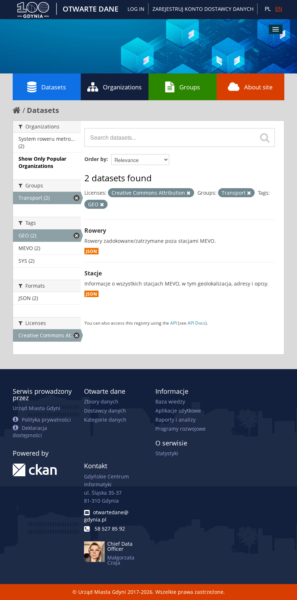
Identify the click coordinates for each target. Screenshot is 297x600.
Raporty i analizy (175, 419)
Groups (189, 87)
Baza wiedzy (170, 401)
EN (278, 8)
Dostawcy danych (105, 410)
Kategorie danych (105, 419)
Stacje (93, 273)
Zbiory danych (101, 401)
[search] (264, 137)
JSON (91, 251)
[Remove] (189, 193)
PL (268, 8)
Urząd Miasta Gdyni (36, 408)
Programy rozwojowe (180, 428)
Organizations (122, 87)
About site (258, 87)
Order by (95, 159)
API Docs (196, 323)
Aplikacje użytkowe (178, 410)
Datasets (53, 87)
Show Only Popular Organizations (42, 162)
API (173, 323)
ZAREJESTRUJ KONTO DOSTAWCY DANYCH (203, 8)
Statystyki (166, 453)
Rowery (95, 230)
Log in (136, 8)
